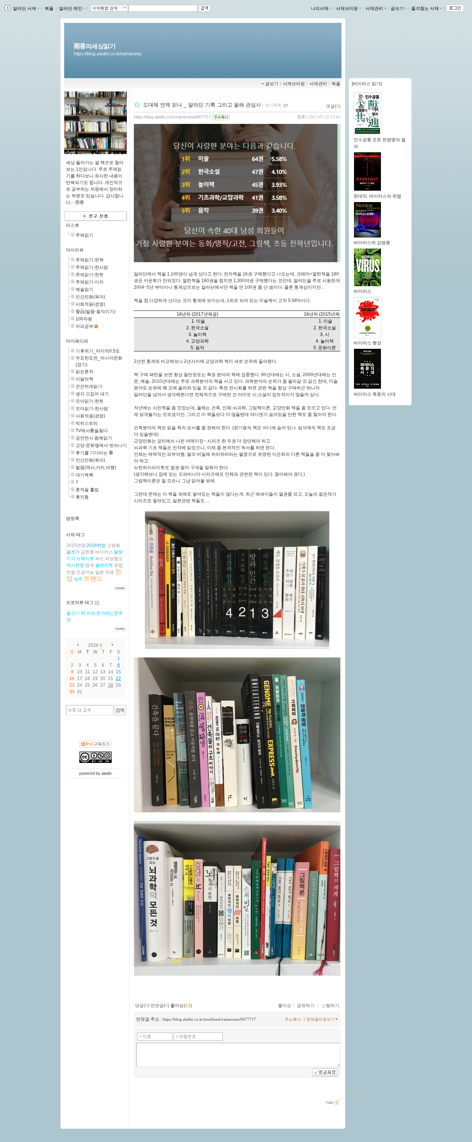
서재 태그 (75, 534)
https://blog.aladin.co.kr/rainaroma (108, 53)
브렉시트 (85, 558)
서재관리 (374, 8)
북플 (49, 8)
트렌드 (93, 578)
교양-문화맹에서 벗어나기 (101, 445)
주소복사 (293, 1019)
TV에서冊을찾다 (92, 430)
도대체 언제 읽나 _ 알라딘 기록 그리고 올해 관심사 (202, 105)
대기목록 (84, 475)
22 (118, 678)
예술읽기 (84, 289)
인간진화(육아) (90, 296)
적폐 (109, 572)
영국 (89, 565)
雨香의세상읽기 (94, 46)
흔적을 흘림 (87, 489)
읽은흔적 (84, 371)
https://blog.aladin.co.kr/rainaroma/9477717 (172, 117)
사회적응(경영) (90, 304)
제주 (78, 579)
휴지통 (82, 497)
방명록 (72, 518)
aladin (106, 773)
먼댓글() (159, 1005)
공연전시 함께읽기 (94, 438)
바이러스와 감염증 (372, 242)
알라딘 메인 (70, 8)
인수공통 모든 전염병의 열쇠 (380, 143)
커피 (90, 613)
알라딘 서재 (24, 8)
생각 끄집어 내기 (92, 393)
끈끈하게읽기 (89, 386)
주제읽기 (84, 235)
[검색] (120, 710)
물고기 (73, 613)
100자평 (84, 319)
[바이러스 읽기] (367, 83)
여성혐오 (114, 558)
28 (110, 685)
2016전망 (96, 545)
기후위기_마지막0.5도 (98, 351)
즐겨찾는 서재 (425, 8)
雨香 (301, 117)
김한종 (87, 552)
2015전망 (76, 545)
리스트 (72, 225)
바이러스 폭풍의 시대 (375, 394)
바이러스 (104, 552)
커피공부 (84, 326)
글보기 (271, 83)
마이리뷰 (75, 250)
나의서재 (320, 8)
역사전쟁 (75, 565)
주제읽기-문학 (90, 260)
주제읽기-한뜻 (90, 274)
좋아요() (181, 1005)
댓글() (333, 106)
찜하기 (332, 1005)
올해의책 (104, 565)
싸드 (99, 558)
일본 (99, 572)
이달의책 (84, 379)
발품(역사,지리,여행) (96, 467)
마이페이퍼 (77, 341)
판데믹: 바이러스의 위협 (377, 196)
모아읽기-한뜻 (90, 401)
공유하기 (306, 1005)
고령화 (113, 545)
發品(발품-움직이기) (95, 311)
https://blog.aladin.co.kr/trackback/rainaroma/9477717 (209, 1019)
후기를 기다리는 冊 (94, 452)
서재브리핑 (347, 8)
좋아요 (284, 1005)
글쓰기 (397, 8)
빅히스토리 (87, 423)
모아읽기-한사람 (92, 408)
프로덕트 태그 (80, 602)
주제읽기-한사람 (92, 267)
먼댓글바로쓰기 (320, 1019)
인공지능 (85, 572)
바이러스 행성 (367, 343)
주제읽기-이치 (90, 282)
